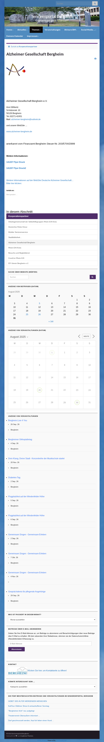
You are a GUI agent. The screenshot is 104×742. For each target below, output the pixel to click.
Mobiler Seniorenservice (18, 232)
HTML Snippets (42, 740)
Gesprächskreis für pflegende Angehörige (27, 592)
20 (39, 390)
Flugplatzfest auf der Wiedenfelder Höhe (26, 496)
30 (77, 402)
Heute (86, 336)
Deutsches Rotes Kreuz (17, 227)
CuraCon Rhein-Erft (16, 258)
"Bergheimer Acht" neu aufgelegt (21, 711)
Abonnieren (16, 649)
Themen (36, 29)
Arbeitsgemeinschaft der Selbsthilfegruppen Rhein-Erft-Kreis (32, 222)
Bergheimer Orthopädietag (20, 439)
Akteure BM (70, 29)
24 (89, 390)
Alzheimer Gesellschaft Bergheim (21, 243)
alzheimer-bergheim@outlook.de (26, 119)
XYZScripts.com (61, 740)
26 (39, 314)
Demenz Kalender (14, 36)
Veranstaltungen (52, 29)
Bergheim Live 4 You (17, 420)
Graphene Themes (26, 736)
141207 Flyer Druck (15, 162)
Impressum (32, 36)
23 (77, 390)
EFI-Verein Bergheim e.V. (18, 263)
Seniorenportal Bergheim (52, 16)
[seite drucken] (95, 58)
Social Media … (88, 29)
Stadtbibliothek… (15, 237)
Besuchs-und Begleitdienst (19, 253)
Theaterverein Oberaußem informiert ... (24, 716)
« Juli (51, 321)
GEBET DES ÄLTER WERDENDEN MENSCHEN (27, 701)
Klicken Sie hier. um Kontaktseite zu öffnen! (47, 671)
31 (52, 353)
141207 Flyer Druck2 (16, 168)
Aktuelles (22, 29)
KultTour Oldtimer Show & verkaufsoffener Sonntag (28, 706)
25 (27, 314)
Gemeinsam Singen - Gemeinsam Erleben (27, 534)
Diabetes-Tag (14, 477)
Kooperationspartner (28, 46)
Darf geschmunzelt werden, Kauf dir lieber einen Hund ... (31, 720)
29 (64, 402)
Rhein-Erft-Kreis (14, 248)
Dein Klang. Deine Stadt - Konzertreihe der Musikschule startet (36, 458)
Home (9, 29)
